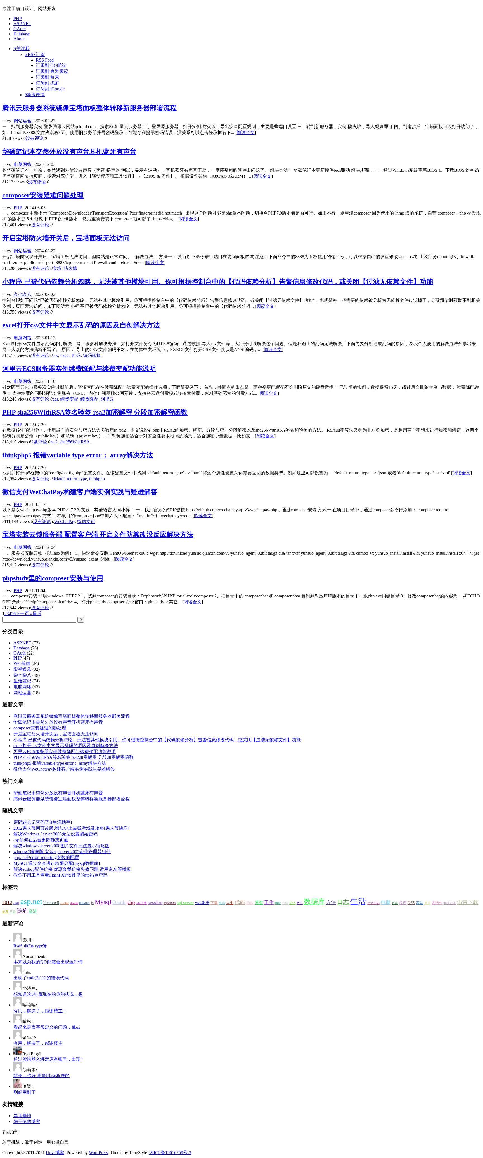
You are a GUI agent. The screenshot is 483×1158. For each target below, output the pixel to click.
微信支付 (86, 521)
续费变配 (69, 399)
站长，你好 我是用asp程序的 (41, 1075)
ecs (55, 399)
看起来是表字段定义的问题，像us (46, 1027)
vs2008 (202, 902)
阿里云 (107, 399)
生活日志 (373, 903)
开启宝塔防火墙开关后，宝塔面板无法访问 (66, 238)
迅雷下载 (467, 902)
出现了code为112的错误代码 (41, 977)
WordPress (98, 1152)
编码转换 (92, 355)
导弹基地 (22, 1115)
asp (16, 902)
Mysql (103, 901)
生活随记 (22, 681)
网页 (427, 903)
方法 (331, 902)
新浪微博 (35, 94)
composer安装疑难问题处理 (43, 195)
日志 (343, 902)
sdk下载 (141, 903)
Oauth (119, 902)
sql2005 (170, 903)
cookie (64, 903)
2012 (7, 902)
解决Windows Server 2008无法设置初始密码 (55, 834)
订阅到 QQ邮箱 (51, 65)
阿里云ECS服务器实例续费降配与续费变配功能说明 (79, 368)
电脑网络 (23, 164)
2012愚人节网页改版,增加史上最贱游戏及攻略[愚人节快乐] (71, 828)
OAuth (19, 28)
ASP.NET (22, 23)
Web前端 (21, 663)
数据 (300, 903)
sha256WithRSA (75, 441)
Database (21, 33)
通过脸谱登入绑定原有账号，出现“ (47, 1059)
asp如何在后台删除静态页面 (40, 839)
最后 (36, 613)
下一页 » (24, 613)
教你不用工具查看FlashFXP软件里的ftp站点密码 (60, 875)
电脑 (386, 902)
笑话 (411, 903)
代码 (240, 902)
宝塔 (57, 268)
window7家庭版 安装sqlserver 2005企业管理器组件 (62, 851)
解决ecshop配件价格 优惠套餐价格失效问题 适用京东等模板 (72, 869)
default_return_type (70, 478)
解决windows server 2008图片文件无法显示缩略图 (61, 845)
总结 (292, 903)
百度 (395, 903)
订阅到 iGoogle (50, 88)
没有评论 (35, 138)
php (131, 902)
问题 (13, 911)
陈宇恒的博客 (26, 1121)
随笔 (22, 911)
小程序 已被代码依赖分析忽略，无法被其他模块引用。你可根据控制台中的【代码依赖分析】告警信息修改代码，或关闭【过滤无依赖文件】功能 (217, 281)
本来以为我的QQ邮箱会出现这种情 (48, 961)
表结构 (437, 903)
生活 (358, 901)
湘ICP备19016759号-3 (170, 1152)
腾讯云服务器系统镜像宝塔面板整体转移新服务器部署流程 (89, 108)
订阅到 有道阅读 (52, 71)
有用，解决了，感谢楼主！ (40, 1010)
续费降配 (89, 399)
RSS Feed (45, 60)
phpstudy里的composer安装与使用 (52, 578)
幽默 (278, 903)
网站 (419, 903)
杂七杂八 (23, 294)
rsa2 (54, 441)
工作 (269, 902)
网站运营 (23, 120)
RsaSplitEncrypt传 (30, 945)
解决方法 (450, 903)
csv (55, 355)
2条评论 (39, 441)
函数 (250, 903)
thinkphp (97, 478)
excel (65, 355)
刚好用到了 (24, 1092)
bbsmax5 (51, 902)
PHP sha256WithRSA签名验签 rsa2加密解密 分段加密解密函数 (95, 412)
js (92, 902)
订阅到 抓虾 (47, 83)
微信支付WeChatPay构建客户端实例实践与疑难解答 (79, 492)
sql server (185, 902)
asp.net (31, 901)
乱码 (76, 355)
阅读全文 (246, 132)
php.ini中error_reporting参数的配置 (46, 857)
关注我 (21, 48)
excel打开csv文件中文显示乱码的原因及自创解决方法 (81, 325)
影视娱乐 (22, 669)
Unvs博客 (55, 1152)
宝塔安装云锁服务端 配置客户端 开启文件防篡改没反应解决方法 (97, 534)
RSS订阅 (35, 54)
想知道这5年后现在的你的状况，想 (48, 994)
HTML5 (84, 903)
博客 (259, 902)
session (155, 902)
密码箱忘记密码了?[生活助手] (42, 822)
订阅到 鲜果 (47, 77)
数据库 (314, 901)
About (19, 38)
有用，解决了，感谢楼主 (38, 1043)
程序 (402, 903)
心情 (285, 903)
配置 (5, 911)
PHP (17, 18)
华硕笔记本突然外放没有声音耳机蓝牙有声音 (69, 151)
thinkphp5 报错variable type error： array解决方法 (77, 455)
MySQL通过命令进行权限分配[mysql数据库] (56, 863)
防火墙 (70, 268)
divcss (74, 903)
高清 (33, 911)
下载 (214, 903)
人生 (229, 903)
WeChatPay (64, 521)
